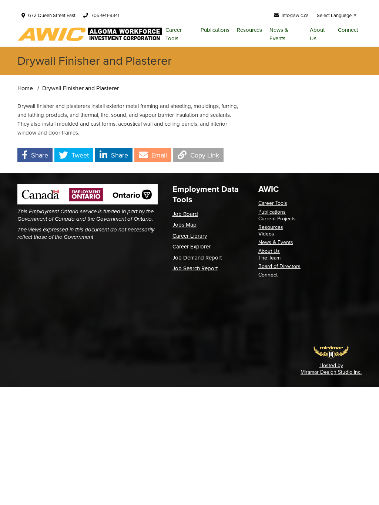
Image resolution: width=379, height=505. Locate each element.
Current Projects (277, 219)
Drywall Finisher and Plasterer (80, 88)
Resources (249, 30)
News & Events (278, 34)
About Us (317, 34)
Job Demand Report (197, 258)
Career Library (189, 236)
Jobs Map (184, 225)
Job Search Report (195, 268)
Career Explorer (191, 247)
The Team (269, 258)
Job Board (185, 214)
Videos (266, 234)
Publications (215, 30)
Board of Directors (279, 266)
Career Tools (173, 34)
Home (25, 88)
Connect (348, 30)
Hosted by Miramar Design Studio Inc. (331, 369)
